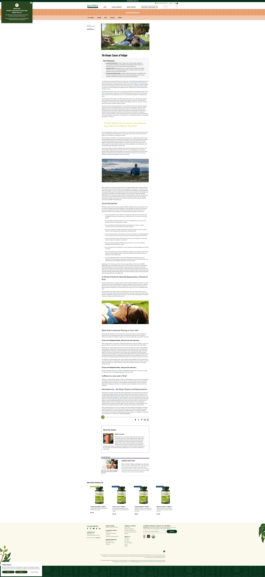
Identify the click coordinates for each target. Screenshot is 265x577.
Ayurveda (104, 91)
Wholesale (108, 544)
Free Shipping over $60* (162, 3)
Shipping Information (129, 528)
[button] (176, 3)
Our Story (126, 538)
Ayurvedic (139, 81)
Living (120, 17)
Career (126, 544)
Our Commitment (128, 542)
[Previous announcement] (90, 1)
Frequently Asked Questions (112, 536)
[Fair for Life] (148, 536)
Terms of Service (124, 561)
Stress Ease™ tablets (118, 506)
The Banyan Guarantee (111, 533)
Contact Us (108, 531)
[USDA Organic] (153, 536)
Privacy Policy (116, 561)
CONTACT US (91, 532)
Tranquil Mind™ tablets (142, 506)
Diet (105, 17)
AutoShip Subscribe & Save (130, 531)
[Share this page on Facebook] (135, 420)
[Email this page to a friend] (145, 420)
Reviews (126, 546)
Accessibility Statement (135, 561)
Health (112, 17)
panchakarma (116, 397)
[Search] (176, 6)
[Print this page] (148, 420)
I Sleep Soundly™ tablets (98, 506)
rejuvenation (132, 144)
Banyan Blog (132, 13)
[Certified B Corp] (144, 536)
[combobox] (170, 6)
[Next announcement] (174, 1)
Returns (126, 533)
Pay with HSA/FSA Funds (129, 530)
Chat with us (98, 537)
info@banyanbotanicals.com (93, 535)
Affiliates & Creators (110, 542)
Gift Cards (108, 534)
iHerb (26, 18)
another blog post (119, 372)
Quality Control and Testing (112, 527)
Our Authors (127, 541)
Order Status (127, 527)
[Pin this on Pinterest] (141, 420)
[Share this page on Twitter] (138, 420)
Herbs (99, 17)
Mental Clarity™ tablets (164, 506)
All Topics (91, 17)
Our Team (126, 539)
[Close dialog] (31, 3)
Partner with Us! (109, 540)
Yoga (110, 148)
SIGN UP (172, 531)
